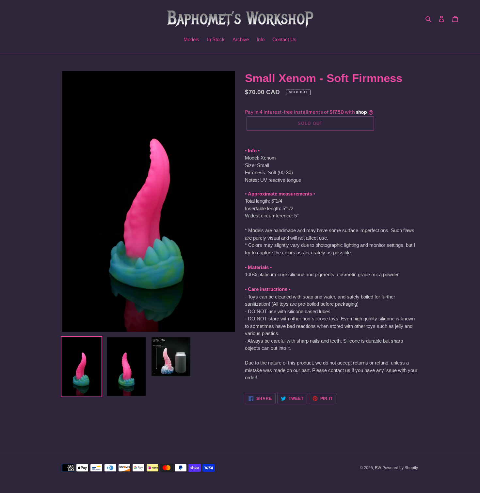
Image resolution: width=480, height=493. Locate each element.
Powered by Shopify (400, 468)
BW (378, 468)
